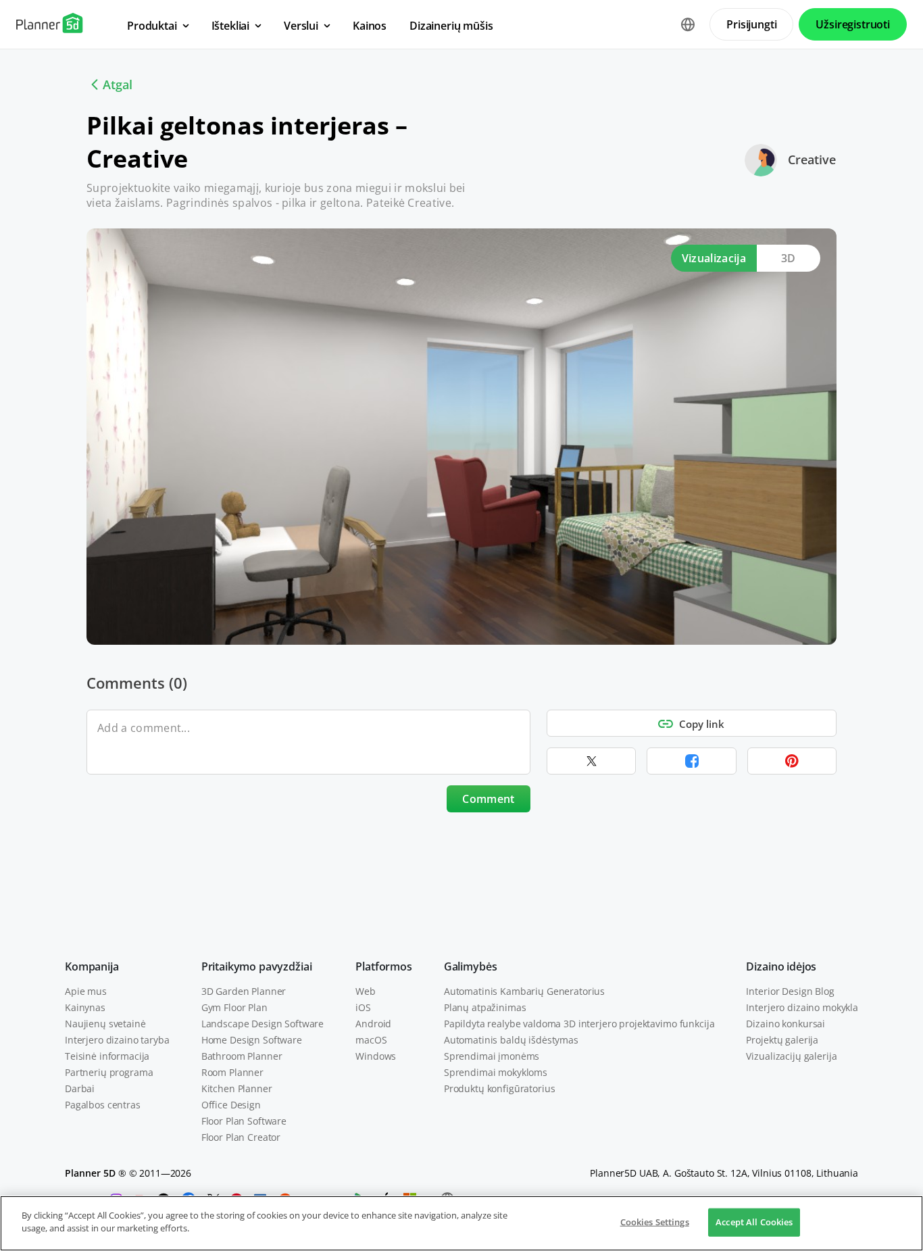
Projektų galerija (782, 1039)
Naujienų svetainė (105, 1023)
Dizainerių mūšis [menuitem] (451, 25)
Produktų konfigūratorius (499, 1088)
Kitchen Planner (236, 1088)
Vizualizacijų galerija (791, 1056)
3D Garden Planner (243, 991)
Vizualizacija (714, 258)
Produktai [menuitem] (152, 25)
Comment (488, 798)
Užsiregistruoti (853, 24)
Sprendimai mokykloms (495, 1072)
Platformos (383, 966)
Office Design (231, 1104)
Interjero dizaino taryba (117, 1039)
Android (373, 1023)
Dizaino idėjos (781, 966)
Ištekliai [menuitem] (230, 25)
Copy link (701, 724)
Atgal (117, 84)
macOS (370, 1039)
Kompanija (92, 966)
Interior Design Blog (790, 991)
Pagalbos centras (103, 1104)
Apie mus (86, 991)
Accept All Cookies (754, 1222)
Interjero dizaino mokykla (802, 1007)
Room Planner (232, 1072)
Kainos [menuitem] (369, 25)
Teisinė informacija (107, 1056)
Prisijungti (751, 24)
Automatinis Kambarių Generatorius (524, 991)
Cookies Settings (654, 1222)
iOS (363, 1007)
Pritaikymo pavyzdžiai (256, 966)
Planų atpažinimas (485, 1007)
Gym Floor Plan (234, 1007)
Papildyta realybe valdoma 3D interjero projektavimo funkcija (579, 1023)
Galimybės (470, 966)
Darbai (80, 1088)
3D (788, 258)
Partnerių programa (109, 1072)
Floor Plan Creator (240, 1137)
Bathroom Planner (241, 1056)
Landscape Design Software (262, 1023)
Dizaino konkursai (785, 1023)
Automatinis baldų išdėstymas (511, 1039)
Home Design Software (251, 1039)
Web (365, 991)
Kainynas (85, 1007)
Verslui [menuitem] (301, 25)
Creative (812, 159)
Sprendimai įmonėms (491, 1056)
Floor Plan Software (243, 1120)
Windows (375, 1056)
